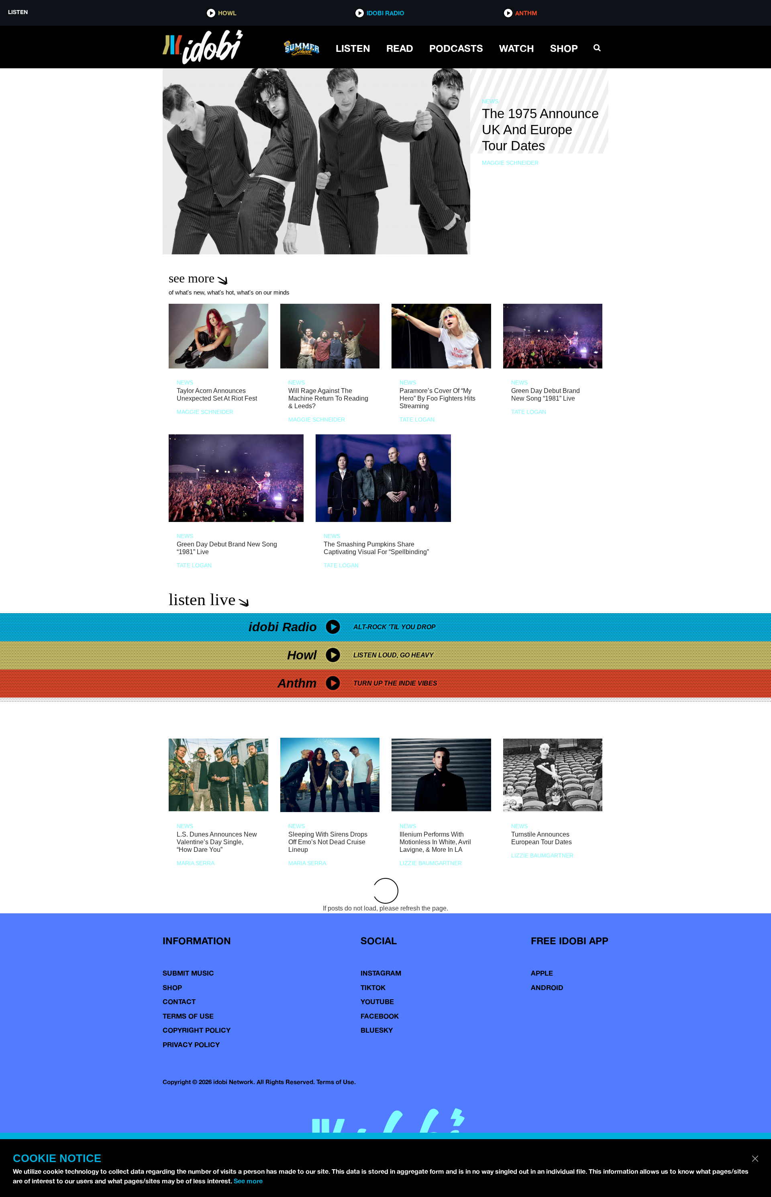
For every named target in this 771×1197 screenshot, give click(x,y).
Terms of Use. (336, 1082)
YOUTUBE (377, 1001)
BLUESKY (377, 1030)
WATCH (516, 48)
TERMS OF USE (188, 1016)
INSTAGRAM (381, 973)
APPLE (542, 973)
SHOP (564, 48)
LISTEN (353, 48)
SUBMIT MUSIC (188, 973)
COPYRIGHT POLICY (196, 1030)
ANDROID (547, 987)
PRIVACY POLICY (191, 1044)
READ (399, 48)
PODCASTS (456, 48)
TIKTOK (373, 987)
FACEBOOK (380, 1016)
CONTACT (179, 1001)
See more (248, 1181)
